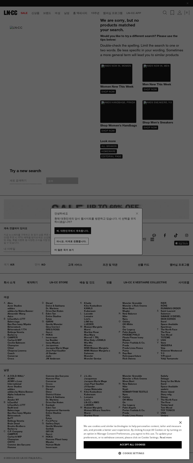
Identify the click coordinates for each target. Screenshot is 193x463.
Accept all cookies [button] (132, 444)
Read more (166, 437)
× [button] (180, 422)
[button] (133, 453)
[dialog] (132, 438)
